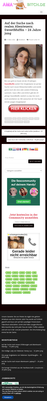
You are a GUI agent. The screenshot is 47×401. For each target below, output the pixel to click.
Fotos (22, 272)
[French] (22, 149)
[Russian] (33, 149)
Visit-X (15, 272)
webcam (26, 292)
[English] (18, 149)
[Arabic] (10, 149)
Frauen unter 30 (34, 40)
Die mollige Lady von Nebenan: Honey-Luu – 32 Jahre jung (22, 351)
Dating (9, 279)
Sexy (8, 272)
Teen (28, 272)
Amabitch (8, 118)
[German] (25, 149)
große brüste (17, 292)
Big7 (14, 118)
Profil (8, 292)
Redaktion (21, 40)
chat (19, 118)
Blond (29, 279)
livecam (21, 282)
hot (35, 279)
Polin (8, 275)
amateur (16, 285)
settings (18, 393)
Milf (34, 272)
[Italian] (29, 149)
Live (22, 279)
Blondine (24, 289)
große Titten (30, 282)
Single (15, 276)
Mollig (28, 275)
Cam (16, 279)
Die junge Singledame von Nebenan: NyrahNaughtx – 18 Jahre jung (22, 356)
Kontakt (24, 118)
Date (35, 276)
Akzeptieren (7, 397)
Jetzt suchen (35, 161)
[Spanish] (36, 149)
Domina (34, 285)
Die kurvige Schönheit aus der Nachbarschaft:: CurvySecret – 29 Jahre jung (23, 369)
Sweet (36, 118)
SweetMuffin (18, 122)
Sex (14, 282)
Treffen (26, 122)
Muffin (31, 118)
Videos (9, 285)
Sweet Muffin (9, 122)
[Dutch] (14, 149)
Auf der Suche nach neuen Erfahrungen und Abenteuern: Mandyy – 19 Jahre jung (21, 346)
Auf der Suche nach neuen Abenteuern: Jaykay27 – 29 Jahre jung (22, 362)
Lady (8, 289)
